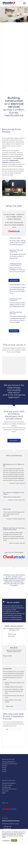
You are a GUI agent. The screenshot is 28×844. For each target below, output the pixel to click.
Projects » (18, 352)
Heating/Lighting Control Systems (15, 264)
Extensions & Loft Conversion (16, 299)
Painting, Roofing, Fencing (16, 313)
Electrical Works (15, 238)
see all (3, 793)
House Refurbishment (17, 285)
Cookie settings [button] (6, 840)
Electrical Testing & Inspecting (16, 251)
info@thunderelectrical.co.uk (14, 578)
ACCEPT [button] (14, 840)
